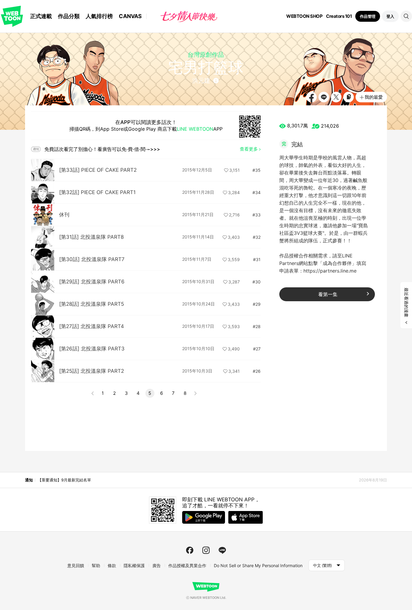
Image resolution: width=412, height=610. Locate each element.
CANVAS (130, 16)
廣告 (156, 565)
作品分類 (69, 16)
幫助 (96, 565)
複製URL (348, 97)
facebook (189, 550)
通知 (29, 479)
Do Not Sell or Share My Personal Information (258, 565)
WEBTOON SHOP (304, 16)
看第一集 (328, 294)
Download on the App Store (245, 517)
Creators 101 (339, 16)
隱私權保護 (134, 565)
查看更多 (249, 149)
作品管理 (368, 16)
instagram (206, 550)
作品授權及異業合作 (187, 565)
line (222, 550)
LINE (324, 97)
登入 (390, 16)
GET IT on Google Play (203, 517)
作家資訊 (216, 81)
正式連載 (41, 16)
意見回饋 (75, 565)
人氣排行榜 (99, 16)
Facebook (311, 97)
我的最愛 (374, 97)
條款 (112, 565)
